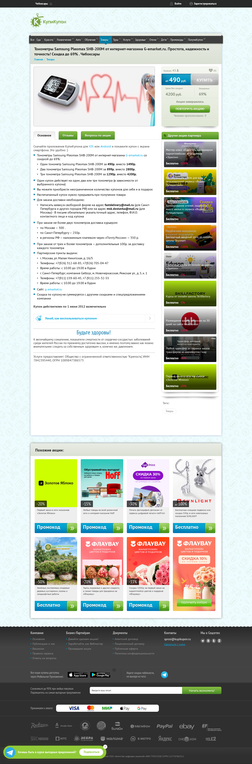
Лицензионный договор (130, 644)
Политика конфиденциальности (134, 653)
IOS (91, 146)
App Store (77, 675)
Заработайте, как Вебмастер (85, 644)
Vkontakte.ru (208, 641)
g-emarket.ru (53, 289)
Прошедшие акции (79, 648)
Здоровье (141, 39)
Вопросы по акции (98, 135)
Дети (164, 39)
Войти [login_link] (178, 3)
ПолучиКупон (197, 39)
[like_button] (211, 71)
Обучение (91, 39)
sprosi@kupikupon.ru (177, 639)
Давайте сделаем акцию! (83, 639)
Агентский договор (126, 639)
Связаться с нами (174, 644)
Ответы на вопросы (44, 658)
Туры (117, 39)
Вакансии (38, 648)
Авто (79, 39)
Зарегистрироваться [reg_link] (205, 3)
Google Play (100, 675)
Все (32, 40)
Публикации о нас (43, 644)
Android (106, 146)
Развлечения (65, 39)
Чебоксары (41, 3)
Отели (154, 39)
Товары (105, 39)
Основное (44, 135)
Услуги (128, 39)
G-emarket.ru (134, 155)
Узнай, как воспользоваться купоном (71, 318)
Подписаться (91, 752)
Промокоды (178, 39)
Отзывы (68, 135)
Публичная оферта (126, 648)
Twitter (214, 641)
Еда (39, 39)
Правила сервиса (42, 653)
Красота (49, 39)
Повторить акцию (190, 109)
